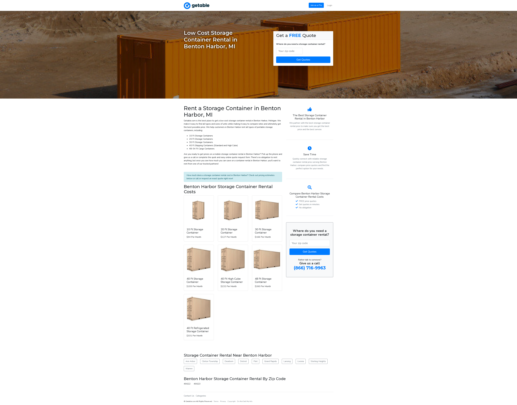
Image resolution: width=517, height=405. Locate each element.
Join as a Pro (316, 5)
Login (329, 5)
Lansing (287, 361)
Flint (256, 361)
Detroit (243, 361)
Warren (189, 368)
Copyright (231, 401)
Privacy (223, 401)
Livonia (300, 361)
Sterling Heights (318, 361)
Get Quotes (303, 59)
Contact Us (189, 395)
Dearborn (229, 361)
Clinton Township (210, 361)
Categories (201, 395)
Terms (216, 401)
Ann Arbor (190, 361)
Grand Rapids (270, 361)
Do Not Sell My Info (244, 401)
